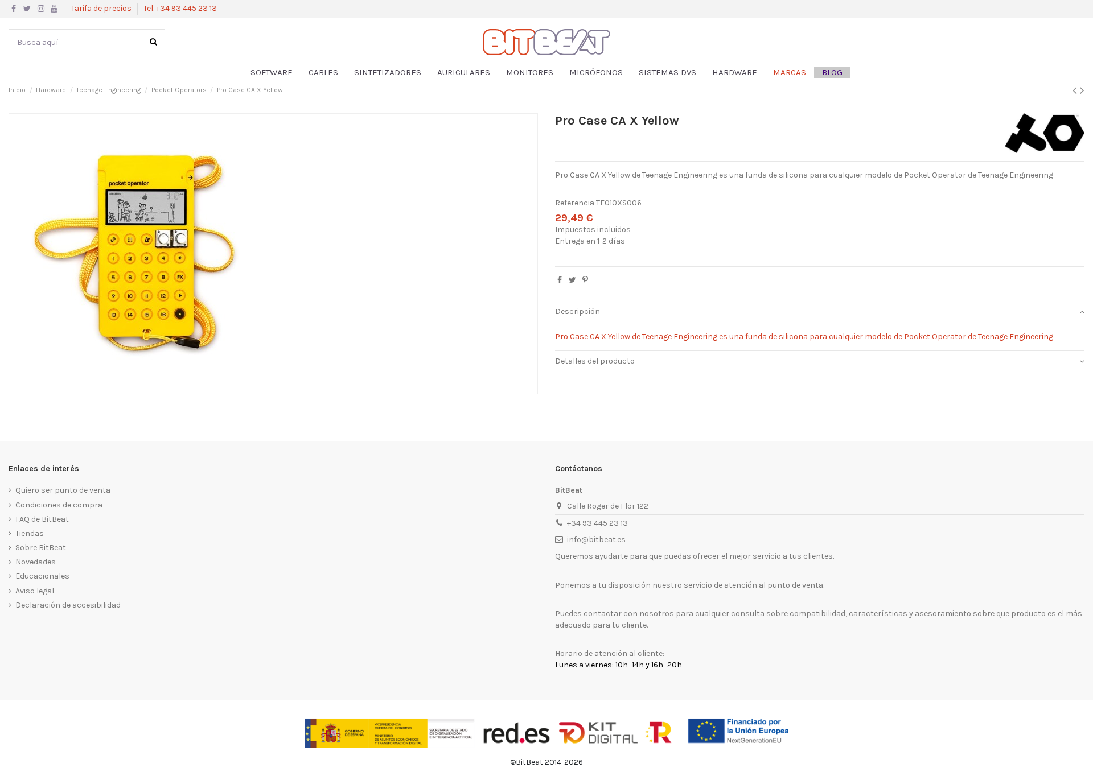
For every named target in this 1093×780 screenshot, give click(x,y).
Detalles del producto (595, 361)
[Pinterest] (585, 280)
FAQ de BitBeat (42, 519)
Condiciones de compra (58, 505)
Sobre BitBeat (40, 547)
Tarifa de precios (102, 8)
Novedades (35, 562)
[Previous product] (1076, 90)
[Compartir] (559, 280)
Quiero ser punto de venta (62, 490)
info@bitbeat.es (596, 539)
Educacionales (42, 576)
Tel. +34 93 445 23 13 (180, 8)
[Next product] (1082, 90)
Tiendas (29, 533)
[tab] (819, 313)
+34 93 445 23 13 (597, 523)
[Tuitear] (572, 280)
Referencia (574, 203)
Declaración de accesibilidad (68, 605)
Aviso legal (34, 591)
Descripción (577, 311)
